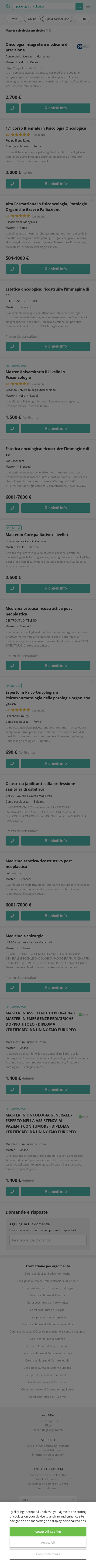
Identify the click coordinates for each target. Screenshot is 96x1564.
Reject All (48, 1542)
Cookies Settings (48, 1554)
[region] (48, 1533)
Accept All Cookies (48, 1531)
